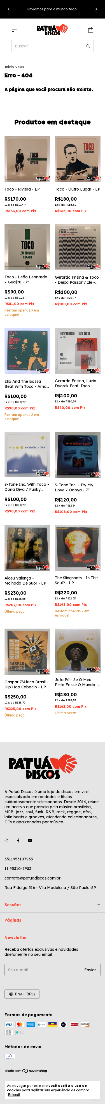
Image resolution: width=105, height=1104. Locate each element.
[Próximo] (96, 9)
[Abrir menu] (14, 30)
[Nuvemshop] (26, 1072)
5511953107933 (18, 859)
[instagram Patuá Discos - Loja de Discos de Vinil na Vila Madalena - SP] (6, 840)
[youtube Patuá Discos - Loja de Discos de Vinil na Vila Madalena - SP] (30, 840)
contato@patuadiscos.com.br (32, 878)
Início (9, 67)
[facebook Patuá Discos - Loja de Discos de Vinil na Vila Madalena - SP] (18, 840)
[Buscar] (88, 46)
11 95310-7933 (17, 868)
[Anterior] (8, 9)
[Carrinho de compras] (91, 30)
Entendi (14, 1095)
